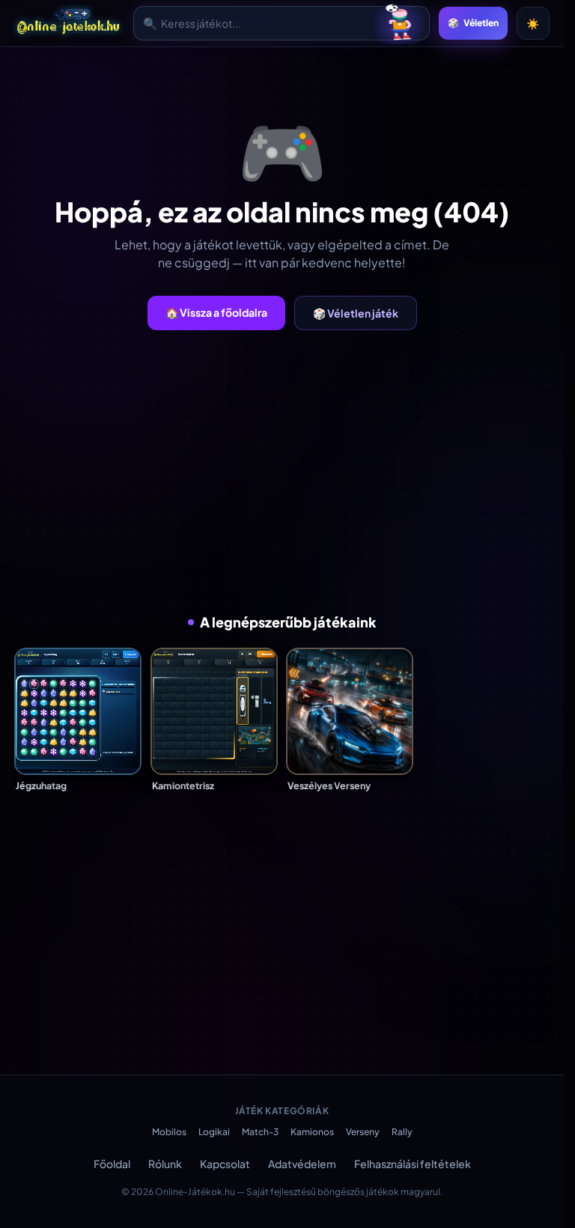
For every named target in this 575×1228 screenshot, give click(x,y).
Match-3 (260, 1131)
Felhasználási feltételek (412, 1163)
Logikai (214, 1131)
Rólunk (165, 1163)
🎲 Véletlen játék (355, 313)
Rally (402, 1131)
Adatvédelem (302, 1163)
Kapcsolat (225, 1163)
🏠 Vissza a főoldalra (216, 312)
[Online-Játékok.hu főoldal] (69, 23)
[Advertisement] (287, 471)
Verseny (363, 1131)
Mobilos (169, 1131)
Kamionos (312, 1131)
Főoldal (112, 1163)
